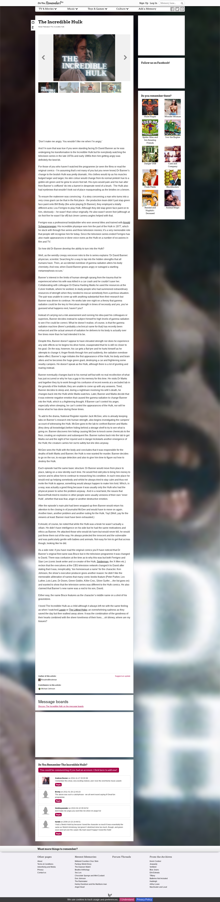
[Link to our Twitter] (177, 9)
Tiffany (152, 876)
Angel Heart (80, 887)
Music (71, 8)
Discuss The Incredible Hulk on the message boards (61, 706)
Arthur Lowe (155, 884)
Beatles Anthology (82, 870)
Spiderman (103, 561)
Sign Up (143, 3)
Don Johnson (80, 878)
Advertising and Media (46, 867)
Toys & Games (96, 8)
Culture (121, 8)
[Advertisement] (84, 117)
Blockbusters (172, 187)
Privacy (40, 870)
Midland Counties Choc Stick (86, 861)
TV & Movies (46, 8)
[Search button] (182, 3)
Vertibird (153, 867)
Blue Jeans (154, 870)
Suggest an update (122, 676)
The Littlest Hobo (78, 610)
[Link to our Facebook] (172, 9)
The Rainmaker (81, 881)
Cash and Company (172, 165)
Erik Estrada (155, 873)
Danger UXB (150, 163)
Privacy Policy (144, 899)
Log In (153, 3)
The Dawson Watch (83, 867)
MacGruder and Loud (158, 887)
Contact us (41, 873)
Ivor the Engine (172, 137)
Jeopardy (153, 864)
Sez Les (78, 873)
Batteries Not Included (159, 878)
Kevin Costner (155, 861)
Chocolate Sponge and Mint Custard (89, 876)
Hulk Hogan (150, 116)
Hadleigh (153, 881)
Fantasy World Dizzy (83, 864)
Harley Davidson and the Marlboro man (91, 884)
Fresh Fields (150, 187)
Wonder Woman (172, 116)
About (39, 861)
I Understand (127, 899)
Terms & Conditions (45, 864)
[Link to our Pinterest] (182, 9)
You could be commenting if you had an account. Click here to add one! (78, 770)
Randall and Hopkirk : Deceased (150, 210)
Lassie (62, 610)
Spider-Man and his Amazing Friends (150, 140)
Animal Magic (172, 208)
